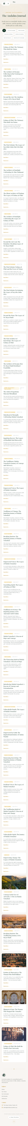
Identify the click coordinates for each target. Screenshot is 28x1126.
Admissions (4, 1098)
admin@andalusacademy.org (10, 1107)
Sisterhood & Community (19, 37)
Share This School (15, 1117)
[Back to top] (14, 1121)
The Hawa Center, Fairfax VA (10, 1105)
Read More (6, 59)
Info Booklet (4, 1096)
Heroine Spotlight (11, 30)
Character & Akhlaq (8, 34)
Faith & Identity (21, 30)
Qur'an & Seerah (7, 37)
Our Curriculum (5, 1094)
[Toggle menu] (8, 3)
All (4, 30)
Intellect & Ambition (20, 34)
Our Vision (4, 1091)
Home (3, 1089)
